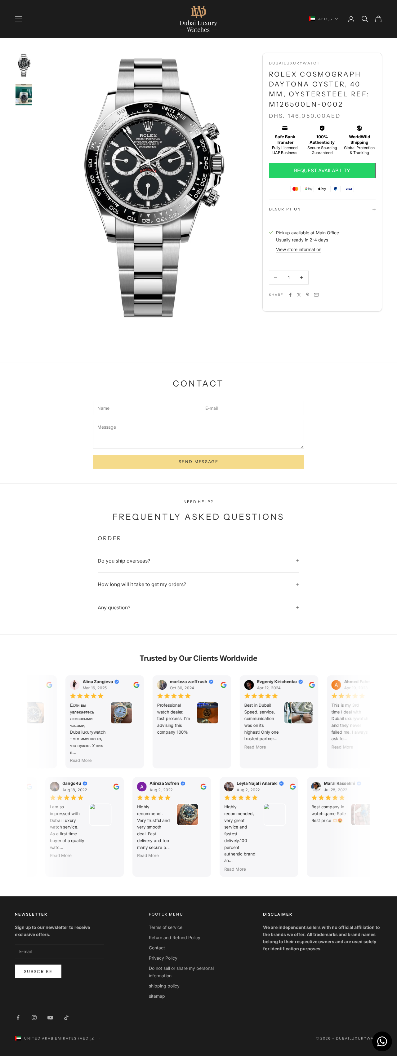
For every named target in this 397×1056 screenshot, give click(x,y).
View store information (298, 249)
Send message (198, 461)
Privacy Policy (163, 958)
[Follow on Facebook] (18, 1017)
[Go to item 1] (23, 65)
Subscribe (38, 971)
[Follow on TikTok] (66, 1017)
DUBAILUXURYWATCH (294, 63)
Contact (157, 947)
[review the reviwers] (47, 684)
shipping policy (164, 985)
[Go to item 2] (23, 94)
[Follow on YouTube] (50, 1017)
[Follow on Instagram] (34, 1017)
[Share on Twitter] (299, 294)
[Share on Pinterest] (307, 294)
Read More (79, 760)
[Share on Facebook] (290, 294)
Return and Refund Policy (174, 937)
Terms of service (165, 927)
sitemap (157, 996)
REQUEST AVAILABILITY (322, 170)
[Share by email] (316, 294)
